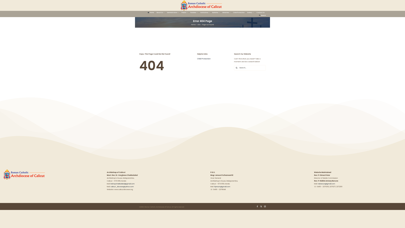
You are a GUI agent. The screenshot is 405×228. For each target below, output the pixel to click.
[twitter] (261, 206)
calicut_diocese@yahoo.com (122, 186)
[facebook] (257, 206)
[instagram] (265, 206)
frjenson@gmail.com (222, 186)
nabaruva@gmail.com (326, 184)
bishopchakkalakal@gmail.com (123, 184)
